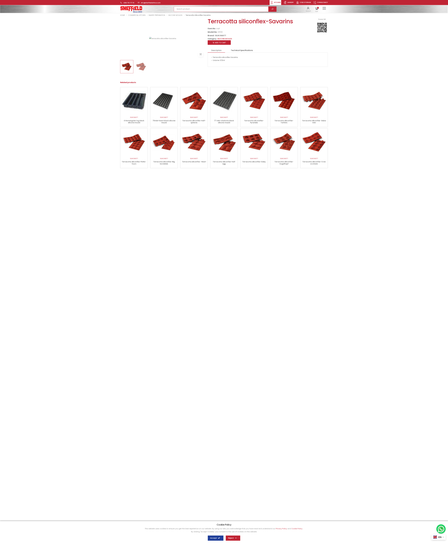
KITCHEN (277, 2)
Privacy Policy (281, 528)
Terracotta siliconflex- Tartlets (284, 121)
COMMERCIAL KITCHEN (136, 15)
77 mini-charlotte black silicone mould (224, 121)
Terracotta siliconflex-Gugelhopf (284, 163)
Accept (213, 538)
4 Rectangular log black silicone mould (134, 121)
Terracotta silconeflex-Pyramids (254, 121)
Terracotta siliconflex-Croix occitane (314, 163)
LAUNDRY (290, 2)
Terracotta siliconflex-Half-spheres (194, 121)
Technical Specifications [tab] (242, 50)
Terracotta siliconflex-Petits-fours (134, 163)
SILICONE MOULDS (175, 15)
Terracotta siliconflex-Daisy (254, 162)
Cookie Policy (297, 528)
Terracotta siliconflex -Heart (194, 162)
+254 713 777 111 (128, 3)
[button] (308, 9)
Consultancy (322, 2)
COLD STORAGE (305, 2)
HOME (122, 15)
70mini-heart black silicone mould (164, 121)
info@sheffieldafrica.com (151, 3)
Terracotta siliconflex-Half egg (224, 163)
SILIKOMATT (220, 35)
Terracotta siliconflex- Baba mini (314, 121)
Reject (231, 538)
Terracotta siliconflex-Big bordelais (164, 163)
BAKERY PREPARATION (157, 15)
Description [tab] (216, 50)
